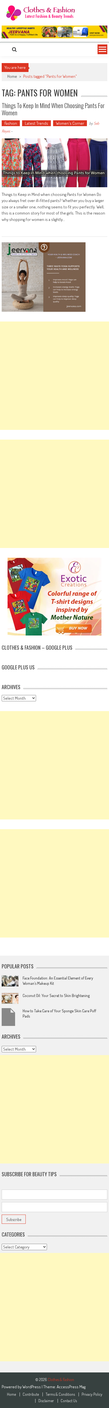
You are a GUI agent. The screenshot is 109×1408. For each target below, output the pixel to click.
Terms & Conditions (60, 1394)
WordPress (32, 1386)
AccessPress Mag (71, 1386)
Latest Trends (36, 123)
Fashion (10, 123)
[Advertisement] (54, 376)
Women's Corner (70, 123)
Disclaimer (46, 1401)
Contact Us (69, 1401)
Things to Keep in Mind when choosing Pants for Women (53, 109)
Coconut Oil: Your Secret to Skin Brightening (56, 995)
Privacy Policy (92, 1394)
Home (11, 1394)
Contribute (31, 1394)
